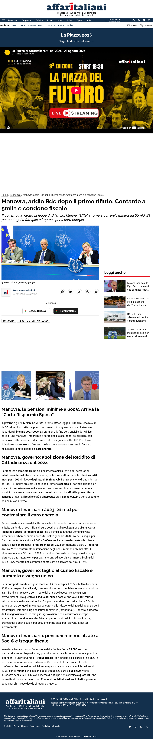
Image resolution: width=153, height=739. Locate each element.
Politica (39, 20)
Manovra (8, 321)
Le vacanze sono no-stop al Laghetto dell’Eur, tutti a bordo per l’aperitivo (138, 302)
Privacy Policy (61, 736)
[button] (6, 387)
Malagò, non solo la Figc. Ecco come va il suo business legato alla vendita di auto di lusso (138, 286)
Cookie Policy (74, 736)
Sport (79, 20)
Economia (12, 20)
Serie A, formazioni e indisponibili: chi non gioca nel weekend (138, 333)
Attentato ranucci (36, 25)
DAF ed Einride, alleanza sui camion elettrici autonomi (138, 317)
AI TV (89, 20)
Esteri (49, 20)
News (59, 20)
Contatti (7, 726)
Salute (69, 20)
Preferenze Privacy (89, 736)
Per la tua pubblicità (51, 726)
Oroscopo (148, 25)
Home (4, 194)
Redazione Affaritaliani (24, 290)
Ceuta (61, 25)
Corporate (26, 20)
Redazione (34, 726)
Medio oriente (18, 25)
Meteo (134, 25)
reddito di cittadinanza (33, 321)
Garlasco (71, 25)
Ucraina (51, 25)
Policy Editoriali (20, 726)
